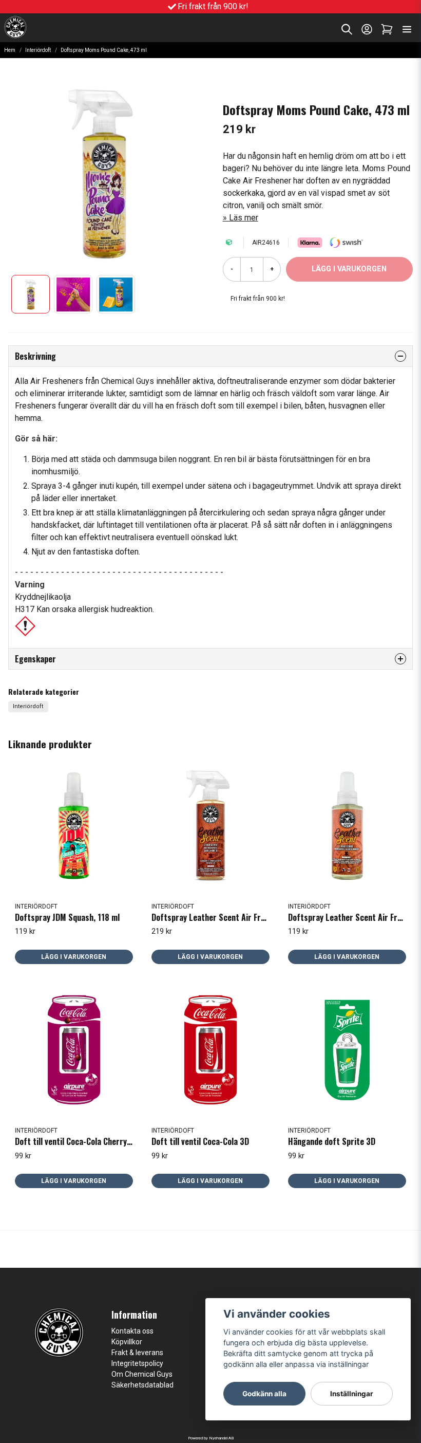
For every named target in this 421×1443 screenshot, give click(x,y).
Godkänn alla (264, 1394)
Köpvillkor (126, 1342)
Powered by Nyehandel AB (211, 1438)
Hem (9, 50)
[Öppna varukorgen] (387, 29)
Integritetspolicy (137, 1363)
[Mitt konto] (367, 29)
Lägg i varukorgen (73, 956)
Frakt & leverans (137, 1352)
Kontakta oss (132, 1331)
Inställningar (351, 1394)
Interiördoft (38, 50)
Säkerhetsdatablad (142, 1385)
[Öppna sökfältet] (347, 29)
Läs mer (243, 218)
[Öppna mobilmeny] (407, 29)
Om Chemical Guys (142, 1374)
